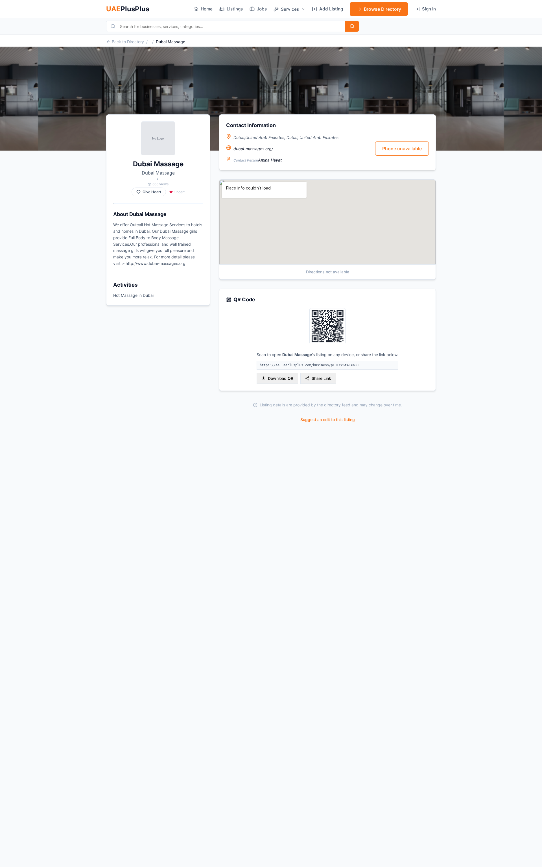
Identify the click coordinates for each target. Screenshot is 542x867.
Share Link (321, 378)
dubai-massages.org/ (253, 148)
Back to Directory (128, 41)
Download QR (280, 378)
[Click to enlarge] (327, 326)
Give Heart (152, 192)
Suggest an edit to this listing (327, 419)
